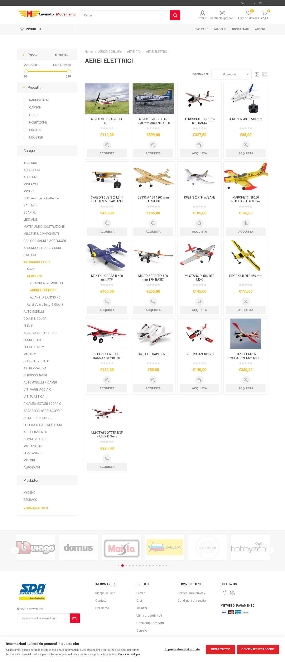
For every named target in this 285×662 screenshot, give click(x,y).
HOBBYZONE (38, 122)
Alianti (31, 269)
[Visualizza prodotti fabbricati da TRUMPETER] (164, 547)
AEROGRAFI (32, 467)
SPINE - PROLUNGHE (38, 418)
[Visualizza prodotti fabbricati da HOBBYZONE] (207, 547)
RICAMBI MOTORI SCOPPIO (42, 404)
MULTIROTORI (33, 446)
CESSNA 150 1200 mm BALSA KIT (153, 199)
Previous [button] (15, 550)
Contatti (100, 600)
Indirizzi (141, 608)
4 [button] (129, 565)
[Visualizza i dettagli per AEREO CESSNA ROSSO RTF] (107, 98)
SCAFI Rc (30, 212)
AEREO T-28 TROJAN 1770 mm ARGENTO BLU (153, 121)
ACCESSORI (32, 170)
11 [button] (153, 565)
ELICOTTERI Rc (34, 347)
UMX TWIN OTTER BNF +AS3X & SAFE (107, 434)
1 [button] (118, 565)
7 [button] (139, 565)
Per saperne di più (129, 654)
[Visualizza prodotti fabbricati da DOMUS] (35, 547)
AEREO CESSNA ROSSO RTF (107, 121)
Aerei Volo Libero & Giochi (45, 304)
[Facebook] (224, 592)
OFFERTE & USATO (36, 361)
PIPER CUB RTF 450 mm (245, 276)
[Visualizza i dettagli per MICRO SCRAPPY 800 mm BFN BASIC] (153, 255)
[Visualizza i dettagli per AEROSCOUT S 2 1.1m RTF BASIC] (200, 98)
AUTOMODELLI (34, 312)
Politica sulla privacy (191, 593)
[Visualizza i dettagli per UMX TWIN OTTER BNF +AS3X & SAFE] (107, 412)
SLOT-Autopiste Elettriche (41, 198)
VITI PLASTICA (34, 396)
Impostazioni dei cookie (182, 649)
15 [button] (166, 565)
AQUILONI (30, 177)
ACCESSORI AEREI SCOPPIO (43, 411)
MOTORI (29, 460)
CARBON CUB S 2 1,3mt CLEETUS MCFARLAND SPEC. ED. (107, 201)
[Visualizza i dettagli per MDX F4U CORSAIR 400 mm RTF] (107, 255)
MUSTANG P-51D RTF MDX (199, 277)
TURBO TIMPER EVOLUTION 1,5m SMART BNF (245, 357)
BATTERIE (30, 205)
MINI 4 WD (31, 184)
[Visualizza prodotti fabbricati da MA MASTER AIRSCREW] (250, 547)
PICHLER (35, 130)
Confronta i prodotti (222, 18)
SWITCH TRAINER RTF (153, 354)
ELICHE (29, 326)
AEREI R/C (34, 276)
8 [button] (143, 565)
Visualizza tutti (36, 508)
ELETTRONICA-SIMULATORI (43, 425)
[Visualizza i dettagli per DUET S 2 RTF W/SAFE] (200, 177)
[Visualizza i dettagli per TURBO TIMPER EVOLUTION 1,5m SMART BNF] (246, 334)
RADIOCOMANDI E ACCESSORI (45, 241)
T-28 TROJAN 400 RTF (199, 354)
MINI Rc (29, 191)
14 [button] (163, 565)
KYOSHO (29, 493)
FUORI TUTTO (33, 340)
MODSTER (36, 137)
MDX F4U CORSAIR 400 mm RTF (107, 277)
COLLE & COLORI (35, 319)
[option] (35, 547)
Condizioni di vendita (192, 600)
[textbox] (125, 15)
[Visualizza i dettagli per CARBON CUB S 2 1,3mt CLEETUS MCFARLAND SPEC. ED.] (107, 177)
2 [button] (121, 565)
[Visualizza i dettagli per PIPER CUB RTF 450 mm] (246, 255)
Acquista (107, 153)
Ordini (140, 600)
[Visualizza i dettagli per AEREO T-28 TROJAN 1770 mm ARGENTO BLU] (153, 98)
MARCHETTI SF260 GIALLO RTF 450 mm (245, 199)
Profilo (202, 18)
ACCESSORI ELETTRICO (40, 333)
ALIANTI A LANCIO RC (45, 297)
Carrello (141, 630)
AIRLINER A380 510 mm (245, 119)
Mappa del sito (105, 593)
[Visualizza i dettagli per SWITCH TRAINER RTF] (153, 334)
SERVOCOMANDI (35, 375)
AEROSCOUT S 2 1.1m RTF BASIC (199, 121)
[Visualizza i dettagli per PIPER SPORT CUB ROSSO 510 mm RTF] (107, 334)
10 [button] (149, 565)
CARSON (35, 107)
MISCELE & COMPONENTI (41, 234)
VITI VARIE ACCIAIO (37, 389)
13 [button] (159, 565)
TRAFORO (30, 163)
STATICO (30, 255)
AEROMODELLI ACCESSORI (42, 248)
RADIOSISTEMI (39, 100)
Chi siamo (102, 608)
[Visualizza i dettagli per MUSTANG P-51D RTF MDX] (200, 255)
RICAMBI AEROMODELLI (46, 283)
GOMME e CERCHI (36, 439)
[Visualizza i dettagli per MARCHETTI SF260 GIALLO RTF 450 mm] (246, 177)
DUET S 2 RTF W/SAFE (199, 197)
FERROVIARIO (33, 453)
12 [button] (156, 565)
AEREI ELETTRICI (42, 290)
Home (89, 51)
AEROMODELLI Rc (37, 262)
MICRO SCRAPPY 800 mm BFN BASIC (153, 277)
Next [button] (270, 550)
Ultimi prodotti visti (149, 615)
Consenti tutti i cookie (258, 649)
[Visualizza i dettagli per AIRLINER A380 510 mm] (246, 98)
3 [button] (126, 565)
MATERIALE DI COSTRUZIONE (44, 227)
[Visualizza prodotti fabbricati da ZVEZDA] (121, 547)
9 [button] (146, 565)
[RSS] (232, 592)
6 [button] (136, 565)
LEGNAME (30, 219)
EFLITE (34, 115)
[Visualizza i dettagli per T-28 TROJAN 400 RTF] (200, 334)
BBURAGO (30, 500)
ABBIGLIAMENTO (35, 432)
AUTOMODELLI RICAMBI (40, 382)
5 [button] (133, 565)
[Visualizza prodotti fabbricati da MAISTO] (78, 547)
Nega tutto (220, 649)
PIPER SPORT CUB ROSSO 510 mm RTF (107, 356)
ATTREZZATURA (35, 368)
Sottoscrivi (75, 618)
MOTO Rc (30, 354)
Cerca (175, 15)
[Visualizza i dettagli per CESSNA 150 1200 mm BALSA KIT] (153, 177)
